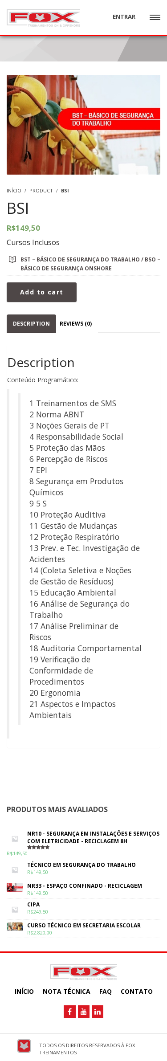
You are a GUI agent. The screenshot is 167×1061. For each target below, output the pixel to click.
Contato (137, 991)
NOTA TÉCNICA (66, 991)
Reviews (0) (76, 323)
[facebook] (70, 1011)
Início (24, 991)
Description (31, 323)
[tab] (31, 323)
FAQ (105, 991)
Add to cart (41, 292)
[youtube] (84, 1011)
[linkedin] (97, 1011)
